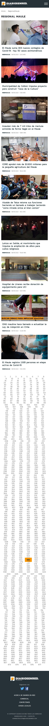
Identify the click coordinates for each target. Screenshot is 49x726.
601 (28, 572)
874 (16, 664)
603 (44, 572)
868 (13, 662)
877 (39, 664)
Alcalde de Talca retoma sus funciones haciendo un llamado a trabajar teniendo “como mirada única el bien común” (23, 205)
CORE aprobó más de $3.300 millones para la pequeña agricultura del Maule (24, 166)
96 (24, 402)
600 (20, 572)
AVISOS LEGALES (24, 706)
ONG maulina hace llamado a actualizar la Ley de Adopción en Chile (24, 326)
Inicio (3, 11)
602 (36, 572)
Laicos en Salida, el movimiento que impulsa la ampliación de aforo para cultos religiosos (21, 246)
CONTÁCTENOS (24, 702)
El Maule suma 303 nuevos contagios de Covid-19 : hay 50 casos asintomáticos (23, 49)
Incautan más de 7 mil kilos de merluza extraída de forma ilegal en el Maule (22, 127)
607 (32, 574)
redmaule (6, 54)
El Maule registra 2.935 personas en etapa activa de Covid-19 (24, 364)
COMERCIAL (24, 699)
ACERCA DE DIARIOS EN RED (24, 695)
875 (24, 664)
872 (43, 662)
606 (24, 574)
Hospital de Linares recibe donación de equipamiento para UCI (22, 286)
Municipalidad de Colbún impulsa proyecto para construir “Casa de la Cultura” (24, 87)
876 (32, 664)
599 (12, 572)
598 (5, 572)
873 (9, 664)
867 (5, 662)
